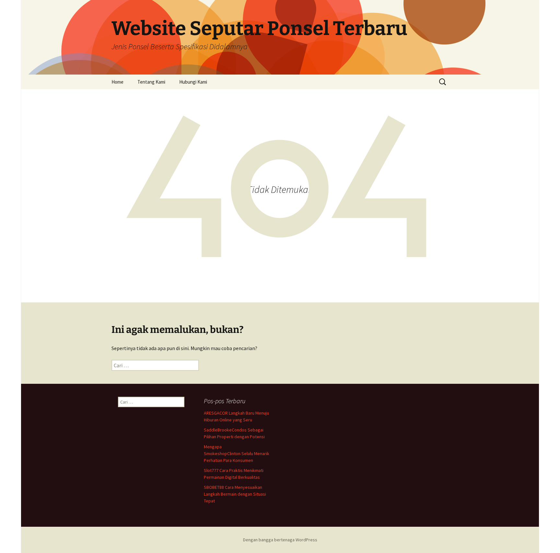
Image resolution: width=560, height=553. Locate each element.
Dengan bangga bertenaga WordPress (280, 540)
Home (117, 82)
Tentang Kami (151, 82)
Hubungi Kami (193, 82)
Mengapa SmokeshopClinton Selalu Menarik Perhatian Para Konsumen (236, 453)
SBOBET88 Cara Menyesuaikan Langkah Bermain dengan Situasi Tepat (235, 494)
